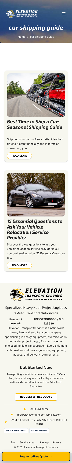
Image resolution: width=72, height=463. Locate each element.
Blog (13, 442)
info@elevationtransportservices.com (39, 414)
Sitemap (44, 442)
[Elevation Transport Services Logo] (22, 13)
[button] (64, 14)
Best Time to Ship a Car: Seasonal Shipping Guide (34, 124)
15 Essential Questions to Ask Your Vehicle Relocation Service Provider (34, 229)
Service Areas (28, 442)
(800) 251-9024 (39, 409)
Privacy (56, 442)
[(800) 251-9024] (27, 409)
